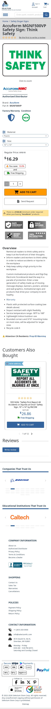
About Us (12, 545)
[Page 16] (42, 490)
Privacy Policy (14, 551)
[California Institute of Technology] (19, 517)
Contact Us (13, 582)
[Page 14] (32, 490)
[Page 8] (42, 488)
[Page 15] (37, 490)
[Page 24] (42, 492)
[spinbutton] (13, 183)
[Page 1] (8, 488)
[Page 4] (23, 488)
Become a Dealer (16, 557)
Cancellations (14, 591)
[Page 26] (27, 494)
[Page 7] (37, 488)
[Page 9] (8, 490)
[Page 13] (27, 490)
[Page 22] (32, 492)
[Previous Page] (5, 481)
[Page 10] (13, 490)
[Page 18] (13, 492)
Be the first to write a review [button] (32, 37)
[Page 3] (18, 488)
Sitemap (25, 704)
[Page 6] (32, 488)
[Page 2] (13, 488)
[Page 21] (27, 492)
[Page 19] (18, 492)
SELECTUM (6, 8)
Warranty (10, 299)
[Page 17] (8, 492)
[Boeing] (19, 480)
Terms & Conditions (17, 554)
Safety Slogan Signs (20, 21)
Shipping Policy (15, 610)
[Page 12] (23, 490)
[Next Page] (46, 481)
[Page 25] (23, 494)
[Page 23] (37, 492)
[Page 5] (27, 488)
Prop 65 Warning (37, 336)
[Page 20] (23, 492)
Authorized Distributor (18, 548)
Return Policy (14, 613)
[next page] (32, 434)
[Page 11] (18, 490)
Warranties (13, 588)
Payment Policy (15, 607)
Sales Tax (12, 585)
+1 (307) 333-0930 (21, 630)
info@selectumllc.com (23, 634)
